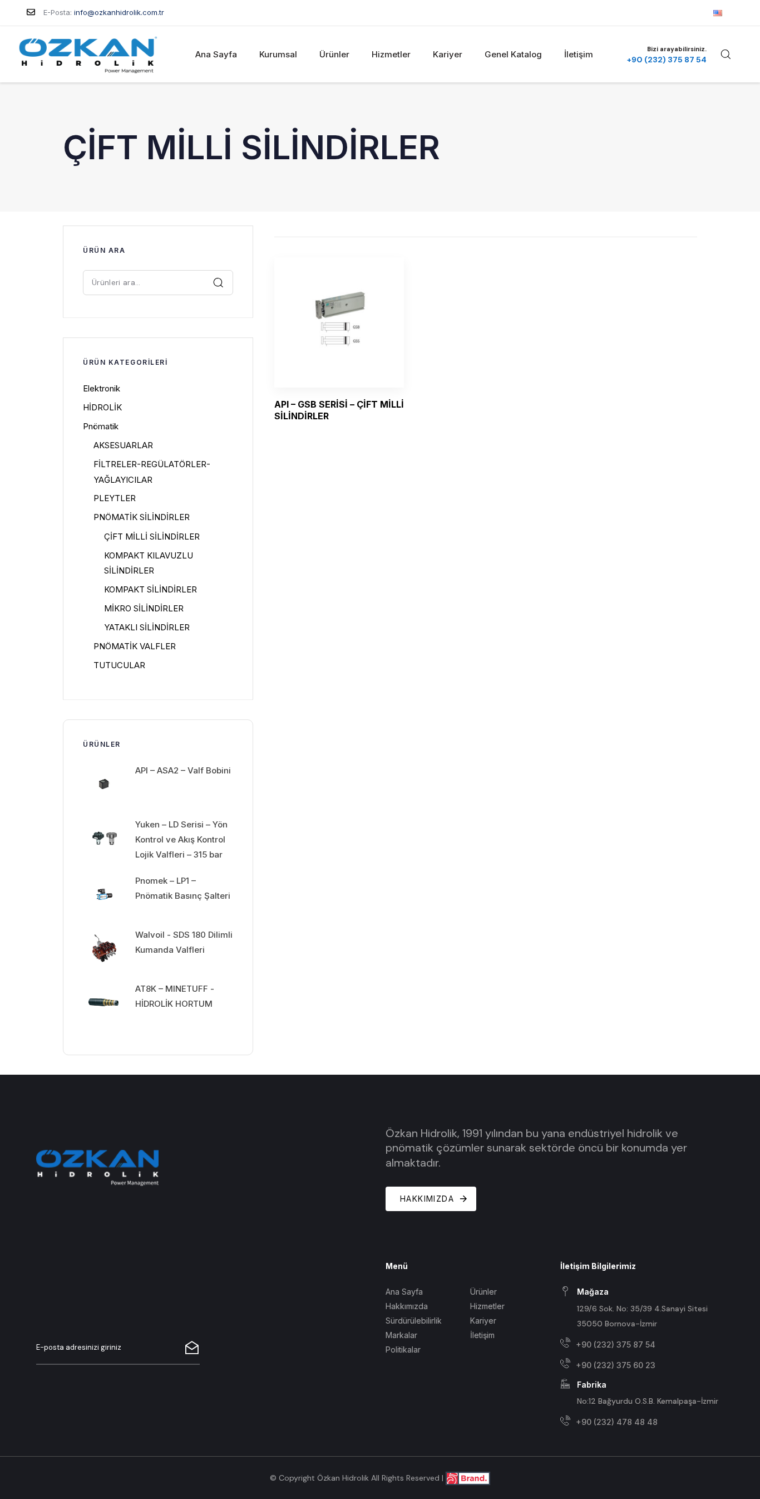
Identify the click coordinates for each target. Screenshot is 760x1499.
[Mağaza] (642, 1308)
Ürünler (334, 54)
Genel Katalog (513, 54)
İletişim (578, 54)
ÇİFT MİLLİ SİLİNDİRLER (152, 536)
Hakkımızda (407, 1306)
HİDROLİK (102, 407)
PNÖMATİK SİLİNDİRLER (141, 517)
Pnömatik (101, 426)
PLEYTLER (114, 498)
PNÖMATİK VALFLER (134, 646)
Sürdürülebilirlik (414, 1320)
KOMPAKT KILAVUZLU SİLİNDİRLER (148, 563)
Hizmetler (391, 54)
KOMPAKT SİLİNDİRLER (150, 589)
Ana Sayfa (216, 54)
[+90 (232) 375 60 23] (642, 1365)
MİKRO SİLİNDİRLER (144, 608)
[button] (725, 54)
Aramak (219, 282)
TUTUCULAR (119, 665)
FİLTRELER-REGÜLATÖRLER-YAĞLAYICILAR (151, 471)
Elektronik (101, 388)
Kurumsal (278, 54)
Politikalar (403, 1349)
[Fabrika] (642, 1393)
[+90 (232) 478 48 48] (642, 1422)
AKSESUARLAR (123, 445)
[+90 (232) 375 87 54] (642, 1344)
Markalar (401, 1335)
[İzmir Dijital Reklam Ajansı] (468, 1477)
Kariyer (447, 54)
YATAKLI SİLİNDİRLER (147, 627)
